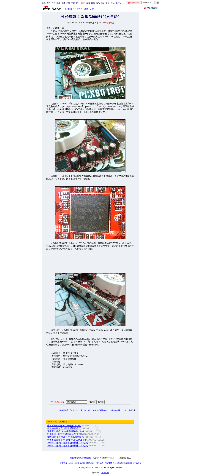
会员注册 (129, 463)
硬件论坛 (63, 410)
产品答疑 (137, 463)
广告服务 (82, 463)
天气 (98, 3)
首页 (44, 3)
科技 (73, 3)
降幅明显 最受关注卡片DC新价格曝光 (65, 437)
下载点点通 (114, 410)
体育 (53, 3)
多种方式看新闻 (99, 410)
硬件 (86, 9)
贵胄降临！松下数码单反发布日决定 (64, 434)
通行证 (118, 3)
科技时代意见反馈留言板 (80, 458)
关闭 (132, 410)
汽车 (78, 3)
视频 (63, 3)
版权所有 (105, 472)
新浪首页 (69, 9)
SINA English (118, 463)
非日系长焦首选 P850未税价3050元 (64, 425)
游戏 (88, 3)
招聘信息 (99, 463)
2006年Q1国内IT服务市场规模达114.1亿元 (67, 443)
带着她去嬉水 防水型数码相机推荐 (64, 428)
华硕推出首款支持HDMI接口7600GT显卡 (67, 440)
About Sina (72, 463)
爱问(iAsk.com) (58, 402)
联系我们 (91, 463)
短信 (103, 3)
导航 (112, 3)
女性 (93, 3)
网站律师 (108, 463)
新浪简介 (63, 463)
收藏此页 (74, 410)
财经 (68, 3)
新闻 (49, 3)
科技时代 (78, 9)
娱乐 (58, 3)
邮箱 (107, 3)
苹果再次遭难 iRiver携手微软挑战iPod (65, 431)
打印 (124, 410)
